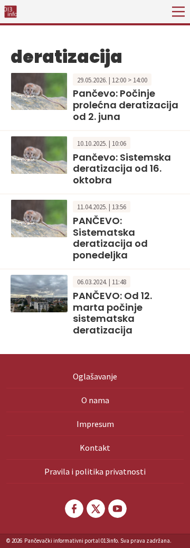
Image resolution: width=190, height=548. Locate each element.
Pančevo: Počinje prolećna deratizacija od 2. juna (125, 105)
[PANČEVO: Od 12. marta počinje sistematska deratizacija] (39, 292)
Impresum (95, 424)
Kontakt (95, 447)
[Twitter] (95, 508)
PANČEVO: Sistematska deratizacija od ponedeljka (110, 238)
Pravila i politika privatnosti (95, 471)
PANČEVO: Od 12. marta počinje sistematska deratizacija (112, 313)
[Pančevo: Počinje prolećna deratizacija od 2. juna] (39, 90)
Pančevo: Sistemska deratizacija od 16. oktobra (122, 169)
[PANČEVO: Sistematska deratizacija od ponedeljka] (39, 217)
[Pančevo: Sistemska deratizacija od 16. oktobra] (39, 153)
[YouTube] (117, 508)
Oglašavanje (95, 376)
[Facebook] (73, 508)
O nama (95, 400)
